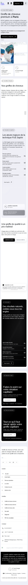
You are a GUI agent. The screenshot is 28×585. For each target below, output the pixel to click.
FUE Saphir (23, 24)
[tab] (9, 240)
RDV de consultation (9, 518)
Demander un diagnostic (7, 36)
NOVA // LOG (8, 490)
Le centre (7, 483)
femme (8, 90)
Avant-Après (7, 477)
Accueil (6, 473)
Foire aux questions (9, 480)
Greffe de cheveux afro (10, 508)
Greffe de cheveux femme (10, 504)
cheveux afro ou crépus (17, 90)
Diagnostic (17, 3)
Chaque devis (5, 231)
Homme (3, 90)
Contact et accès (8, 487)
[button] (25, 112)
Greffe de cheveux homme (10, 501)
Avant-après (7, 182)
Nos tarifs (7, 511)
